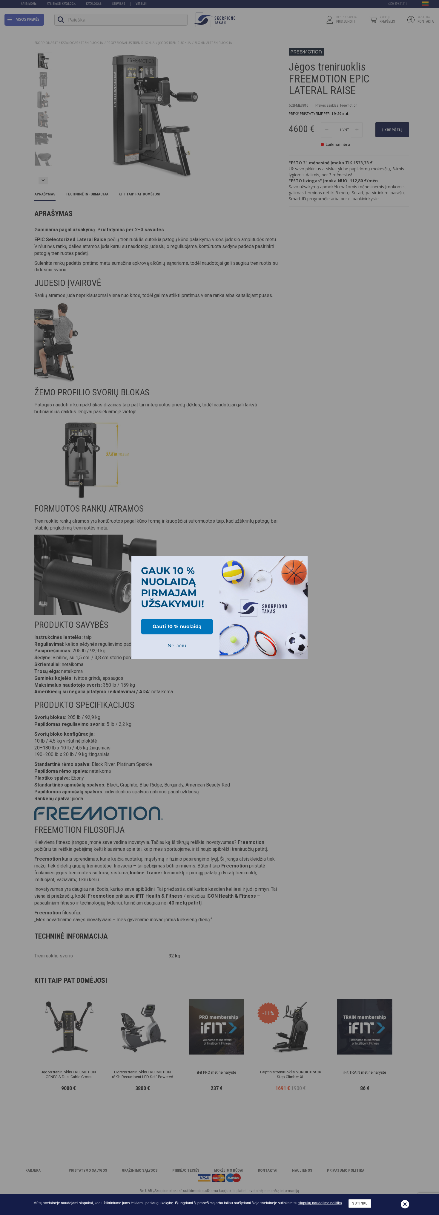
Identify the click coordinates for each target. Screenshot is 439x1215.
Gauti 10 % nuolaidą (177, 626)
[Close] (300, 563)
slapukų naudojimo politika (320, 1203)
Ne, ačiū (177, 645)
